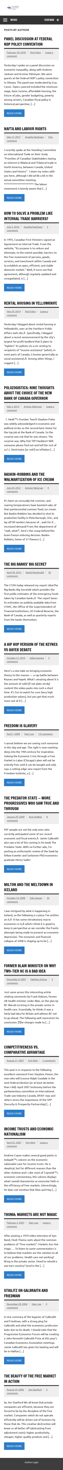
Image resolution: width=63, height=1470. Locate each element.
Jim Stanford (35, 1389)
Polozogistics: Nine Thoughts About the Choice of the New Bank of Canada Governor (29, 393)
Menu (13, 20)
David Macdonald (35, 572)
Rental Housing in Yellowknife (30, 303)
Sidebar (49, 20)
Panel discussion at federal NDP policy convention (28, 41)
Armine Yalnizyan (33, 406)
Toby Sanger (36, 897)
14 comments (45, 733)
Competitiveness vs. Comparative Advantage (24, 1049)
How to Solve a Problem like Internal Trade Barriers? (28, 216)
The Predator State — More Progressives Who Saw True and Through (31, 803)
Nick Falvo (35, 52)
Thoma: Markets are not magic (30, 1214)
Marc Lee (29, 733)
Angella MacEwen (34, 136)
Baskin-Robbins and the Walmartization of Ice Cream (29, 477)
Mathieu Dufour (38, 979)
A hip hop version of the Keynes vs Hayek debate (31, 647)
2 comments (48, 1060)
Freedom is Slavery (20, 725)
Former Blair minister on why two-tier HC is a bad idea (30, 968)
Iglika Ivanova (37, 657)
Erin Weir (33, 1060)
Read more (14, 113)
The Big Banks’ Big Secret (25, 564)
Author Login (31, 1462)
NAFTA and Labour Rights (25, 128)
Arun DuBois (35, 816)
